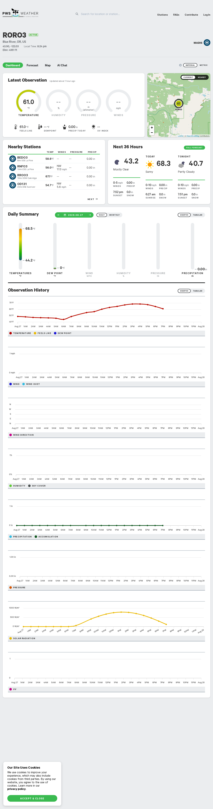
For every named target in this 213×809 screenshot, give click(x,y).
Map (48, 65)
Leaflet (180, 135)
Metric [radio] (204, 65)
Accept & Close (32, 798)
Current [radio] (188, 77)
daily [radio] (102, 215)
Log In (206, 14)
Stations (162, 14)
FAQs (176, 14)
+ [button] (152, 127)
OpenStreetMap (193, 135)
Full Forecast (194, 148)
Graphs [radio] (184, 291)
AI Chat (62, 65)
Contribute (191, 14)
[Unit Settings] (180, 65)
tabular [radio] (197, 215)
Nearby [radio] (202, 77)
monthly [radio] (114, 215)
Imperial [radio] (190, 65)
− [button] (152, 132)
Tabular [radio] (197, 291)
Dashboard (13, 65)
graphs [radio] (184, 215)
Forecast (32, 65)
